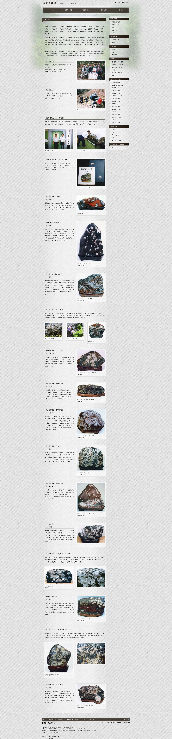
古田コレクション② (117, 114)
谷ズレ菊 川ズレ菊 (117, 72)
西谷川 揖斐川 (116, 30)
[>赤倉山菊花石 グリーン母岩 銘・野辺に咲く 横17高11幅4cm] (91, 351)
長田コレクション (116, 106)
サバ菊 (113, 70)
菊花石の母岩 (115, 49)
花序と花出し (115, 55)
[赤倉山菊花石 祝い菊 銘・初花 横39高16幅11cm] (91, 196)
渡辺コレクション (116, 117)
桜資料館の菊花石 (116, 82)
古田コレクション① (117, 112)
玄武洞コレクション (117, 87)
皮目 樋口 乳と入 (117, 67)
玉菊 (113, 52)
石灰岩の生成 (115, 39)
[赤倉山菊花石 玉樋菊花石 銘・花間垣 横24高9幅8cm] (91, 383)
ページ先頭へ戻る (124, 719)
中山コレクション (116, 120)
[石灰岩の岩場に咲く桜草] (75, 323)
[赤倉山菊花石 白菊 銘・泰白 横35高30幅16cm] (91, 446)
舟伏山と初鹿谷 (116, 24)
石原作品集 (126, 2)
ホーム (51, 10)
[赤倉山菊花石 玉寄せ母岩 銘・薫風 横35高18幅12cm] (91, 685)
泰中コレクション (116, 103)
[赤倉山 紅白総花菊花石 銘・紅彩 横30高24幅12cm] (91, 274)
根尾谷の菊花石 (116, 22)
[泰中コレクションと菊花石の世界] (91, 159)
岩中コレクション (116, 98)
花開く (113, 42)
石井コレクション (116, 90)
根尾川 (113, 75)
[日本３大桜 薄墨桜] (53, 323)
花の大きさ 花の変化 (117, 64)
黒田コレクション (116, 101)
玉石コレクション (116, 140)
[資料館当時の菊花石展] (91, 130)
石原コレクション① (117, 93)
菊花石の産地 (68, 10)
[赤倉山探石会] (91, 61)
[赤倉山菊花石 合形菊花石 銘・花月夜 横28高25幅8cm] (91, 483)
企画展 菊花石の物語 (117, 85)
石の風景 (114, 129)
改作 (113, 137)
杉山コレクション (116, 122)
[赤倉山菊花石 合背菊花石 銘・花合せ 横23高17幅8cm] (91, 410)
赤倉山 (113, 32)
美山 (113, 27)
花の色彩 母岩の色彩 (117, 62)
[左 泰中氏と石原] (59, 130)
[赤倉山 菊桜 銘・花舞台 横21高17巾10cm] (96, 323)
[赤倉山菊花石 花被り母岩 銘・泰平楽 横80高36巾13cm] (59, 568)
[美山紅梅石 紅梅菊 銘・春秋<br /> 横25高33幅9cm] (91, 223)
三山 (113, 132)
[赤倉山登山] (91, 90)
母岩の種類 (104, 10)
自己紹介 (118, 2)
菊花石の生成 (86, 10)
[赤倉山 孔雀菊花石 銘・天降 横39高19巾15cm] (91, 597)
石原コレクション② (117, 95)
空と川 (113, 147)
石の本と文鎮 (115, 135)
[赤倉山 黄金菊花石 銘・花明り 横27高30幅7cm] (59, 643)
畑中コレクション (116, 109)
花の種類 (121, 10)
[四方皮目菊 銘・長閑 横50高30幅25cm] (91, 524)
